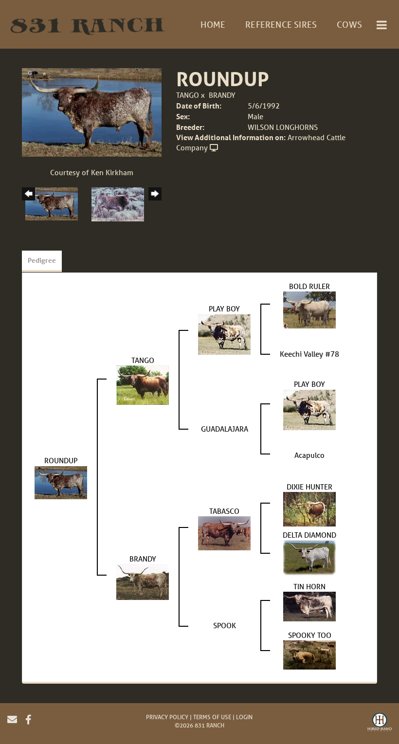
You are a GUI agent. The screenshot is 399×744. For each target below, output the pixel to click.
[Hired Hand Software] (379, 723)
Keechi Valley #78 (309, 354)
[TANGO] (142, 384)
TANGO (187, 95)
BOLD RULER (309, 286)
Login (244, 717)
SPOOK (224, 625)
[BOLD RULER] (309, 309)
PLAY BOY (224, 308)
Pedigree (42, 260)
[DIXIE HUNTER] (309, 508)
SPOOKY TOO (309, 635)
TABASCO (224, 511)
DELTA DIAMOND (309, 535)
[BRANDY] (142, 581)
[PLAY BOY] (224, 333)
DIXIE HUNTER (309, 486)
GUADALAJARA (224, 429)
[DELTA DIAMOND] (309, 557)
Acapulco (309, 455)
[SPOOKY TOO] (309, 654)
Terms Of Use (212, 717)
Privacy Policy (167, 717)
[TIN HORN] (309, 605)
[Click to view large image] (92, 111)
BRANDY (222, 95)
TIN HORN (309, 586)
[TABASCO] (224, 532)
